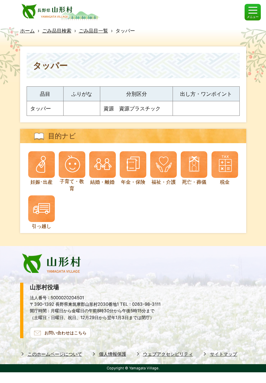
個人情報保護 (112, 354)
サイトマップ (223, 354)
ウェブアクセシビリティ (168, 354)
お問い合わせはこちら (65, 332)
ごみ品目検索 (56, 31)
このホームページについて (55, 354)
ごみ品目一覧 (93, 31)
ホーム (27, 31)
